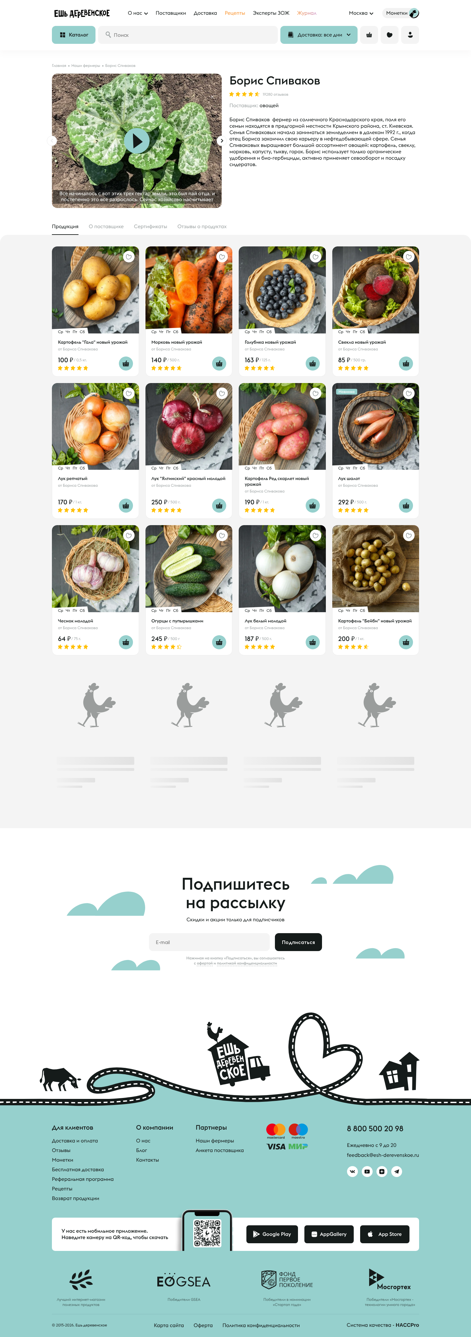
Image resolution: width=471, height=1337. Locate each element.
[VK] (352, 1171)
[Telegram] (396, 1171)
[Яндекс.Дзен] (381, 1171)
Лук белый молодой (265, 620)
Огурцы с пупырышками (177, 620)
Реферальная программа (83, 1179)
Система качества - (383, 1325)
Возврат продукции (75, 1198)
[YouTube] (367, 1171)
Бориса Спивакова (80, 349)
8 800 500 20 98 (375, 1128)
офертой (205, 963)
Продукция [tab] (65, 226)
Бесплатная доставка (78, 1170)
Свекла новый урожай (362, 342)
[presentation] (52, 141)
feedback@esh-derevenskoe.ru (383, 1155)
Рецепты (62, 1189)
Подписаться (298, 942)
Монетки (62, 1160)
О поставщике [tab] (106, 226)
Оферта (203, 1325)
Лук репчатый (72, 478)
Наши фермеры (215, 1141)
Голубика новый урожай (270, 342)
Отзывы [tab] (202, 226)
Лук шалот (349, 478)
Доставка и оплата (75, 1141)
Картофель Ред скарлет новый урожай (277, 481)
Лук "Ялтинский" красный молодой (189, 478)
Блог (141, 1150)
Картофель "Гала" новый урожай (93, 342)
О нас (143, 1141)
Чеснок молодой (75, 620)
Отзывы (61, 1150)
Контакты (147, 1160)
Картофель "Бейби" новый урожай (375, 620)
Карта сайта (169, 1325)
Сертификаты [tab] (150, 226)
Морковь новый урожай (177, 342)
